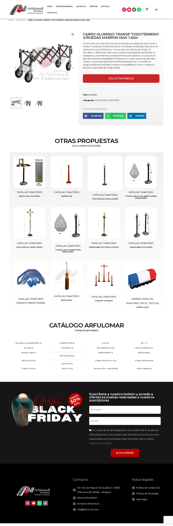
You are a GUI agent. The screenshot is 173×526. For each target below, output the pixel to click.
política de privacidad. (100, 443)
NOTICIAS (105, 6)
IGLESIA (29, 348)
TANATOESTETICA (106, 361)
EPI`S (144, 343)
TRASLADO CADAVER (105, 369)
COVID (106, 343)
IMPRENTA (67, 348)
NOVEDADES (67, 356)
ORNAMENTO (105, 353)
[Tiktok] (134, 9)
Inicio (50, 6)
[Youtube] (129, 9)
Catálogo (81, 6)
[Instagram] (124, 9)
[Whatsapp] (139, 9)
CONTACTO (52, 13)
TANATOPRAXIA (144, 361)
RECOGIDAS (29, 361)
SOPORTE (67, 364)
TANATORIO (113, 100)
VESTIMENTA (144, 369)
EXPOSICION (101, 100)
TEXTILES (67, 369)
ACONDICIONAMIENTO (29, 343)
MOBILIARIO (28, 353)
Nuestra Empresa (64, 6)
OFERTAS (93, 6)
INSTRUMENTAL (144, 348)
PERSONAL (144, 353)
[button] (72, 34)
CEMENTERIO (67, 343)
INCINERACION (105, 348)
